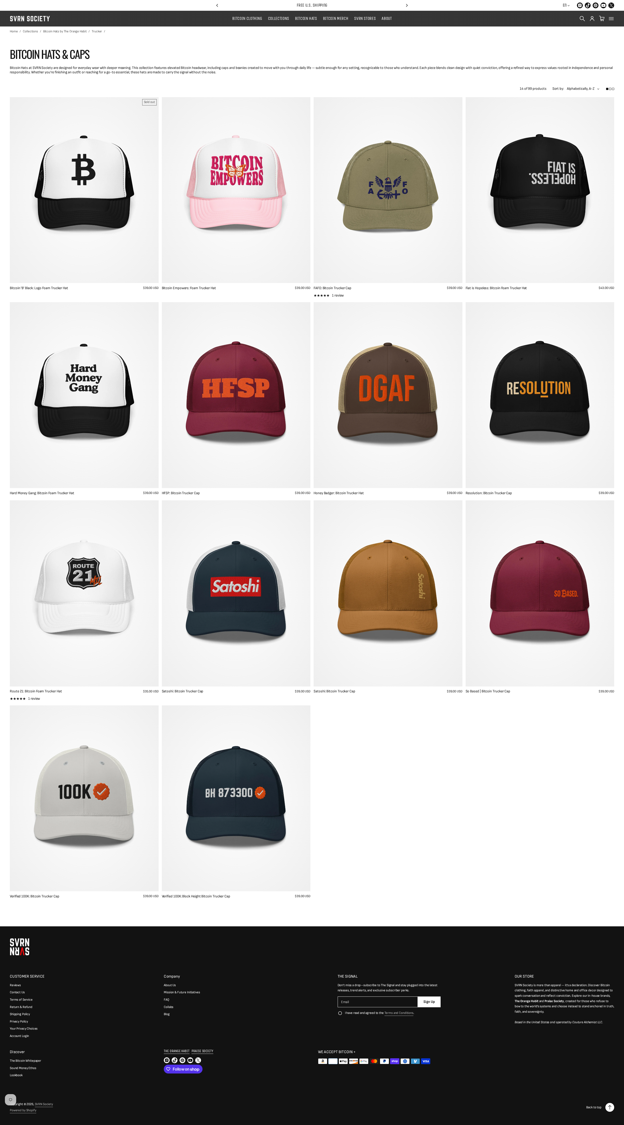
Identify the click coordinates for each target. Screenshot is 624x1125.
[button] (217, 5)
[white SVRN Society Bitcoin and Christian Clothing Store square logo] (19, 946)
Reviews (15, 985)
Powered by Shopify (23, 1110)
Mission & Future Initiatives (182, 992)
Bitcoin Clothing (247, 18)
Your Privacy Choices (24, 1029)
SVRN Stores (365, 18)
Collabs (168, 1007)
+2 (359, 692)
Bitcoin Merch (335, 18)
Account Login (19, 1036)
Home (14, 31)
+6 (207, 692)
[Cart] (602, 19)
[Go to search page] (582, 18)
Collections (278, 18)
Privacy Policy (19, 1021)
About (387, 18)
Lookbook (16, 1075)
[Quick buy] (151, 275)
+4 (359, 494)
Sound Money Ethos (23, 1068)
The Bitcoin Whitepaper (25, 1061)
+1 (55, 897)
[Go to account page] (592, 19)
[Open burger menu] (611, 19)
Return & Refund (21, 1007)
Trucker (97, 31)
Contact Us (17, 992)
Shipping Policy (20, 1014)
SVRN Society (44, 1104)
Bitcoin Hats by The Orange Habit (65, 31)
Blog (166, 1014)
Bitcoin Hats (306, 18)
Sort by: (558, 89)
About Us (170, 985)
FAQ (166, 1000)
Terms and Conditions (398, 1013)
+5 (207, 494)
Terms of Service (21, 1000)
